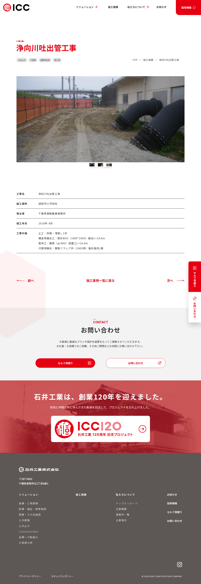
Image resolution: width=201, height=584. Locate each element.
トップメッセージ (127, 503)
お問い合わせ (135, 363)
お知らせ (161, 7)
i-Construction (28, 531)
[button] (93, 167)
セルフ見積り (65, 363)
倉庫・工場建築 (28, 503)
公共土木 (24, 526)
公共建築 (24, 520)
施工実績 (113, 7)
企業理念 (121, 520)
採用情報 (186, 7)
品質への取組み (28, 537)
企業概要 (121, 509)
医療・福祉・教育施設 (32, 509)
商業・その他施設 (30, 514)
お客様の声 (26, 543)
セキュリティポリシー (62, 576)
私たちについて (136, 7)
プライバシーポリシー (30, 576)
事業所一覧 (123, 514)
